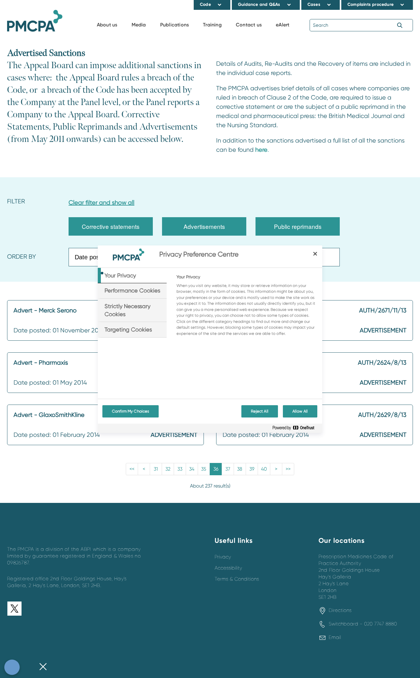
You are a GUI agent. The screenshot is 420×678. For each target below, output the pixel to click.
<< (131, 469)
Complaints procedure (370, 4)
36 (215, 469)
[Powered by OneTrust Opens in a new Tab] (295, 429)
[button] (219, 5)
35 (203, 469)
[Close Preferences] (43, 667)
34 (191, 469)
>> (288, 469)
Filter (16, 201)
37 (227, 469)
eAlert (282, 25)
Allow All (300, 411)
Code (205, 4)
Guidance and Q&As (259, 4)
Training (212, 25)
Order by (21, 256)
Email (335, 637)
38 (239, 469)
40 (264, 469)
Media (139, 25)
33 (179, 469)
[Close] (315, 254)
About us (107, 25)
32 (167, 469)
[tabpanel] (246, 307)
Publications (174, 25)
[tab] (132, 275)
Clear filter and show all (101, 202)
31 (156, 469)
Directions (340, 610)
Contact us (249, 25)
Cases (313, 4)
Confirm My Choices (130, 411)
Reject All (259, 411)
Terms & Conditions (237, 579)
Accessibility (228, 568)
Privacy (223, 557)
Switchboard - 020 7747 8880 (363, 624)
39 (251, 469)
